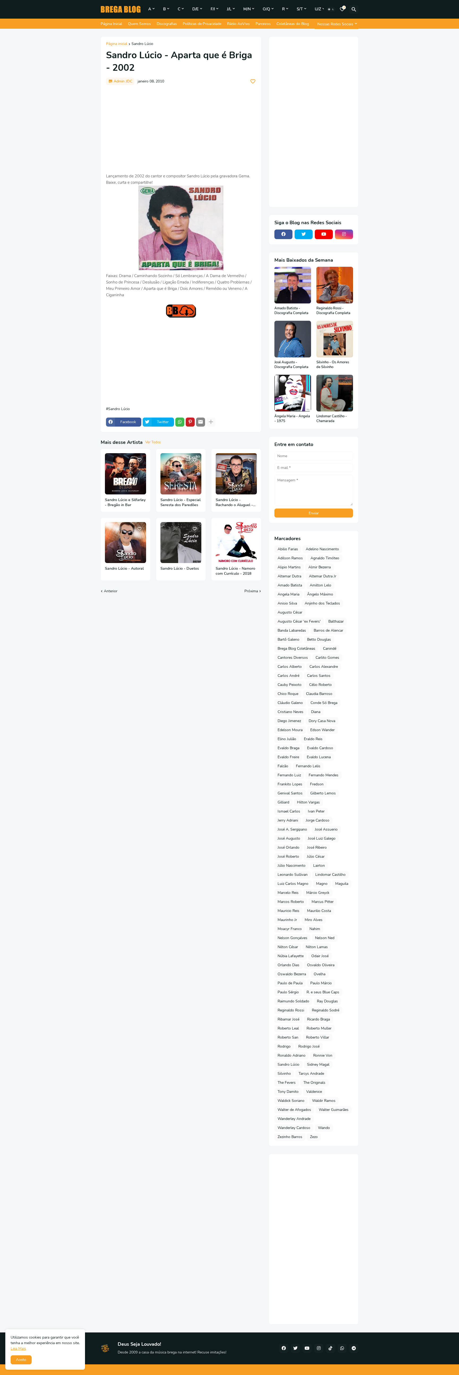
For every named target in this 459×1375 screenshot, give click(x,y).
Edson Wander (322, 729)
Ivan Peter (316, 811)
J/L (229, 9)
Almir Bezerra (319, 567)
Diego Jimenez (289, 720)
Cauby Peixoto (289, 684)
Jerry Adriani (288, 820)
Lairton (319, 865)
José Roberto (288, 856)
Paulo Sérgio (288, 992)
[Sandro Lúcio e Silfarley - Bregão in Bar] (125, 473)
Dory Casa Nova (322, 720)
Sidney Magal (318, 1064)
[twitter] (304, 234)
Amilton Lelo (320, 585)
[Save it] (253, 81)
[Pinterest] (190, 422)
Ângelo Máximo (320, 594)
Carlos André (288, 675)
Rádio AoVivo (238, 23)
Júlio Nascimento (291, 865)
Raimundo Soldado (293, 1001)
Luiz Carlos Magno (293, 883)
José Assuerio (326, 829)
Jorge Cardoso (317, 820)
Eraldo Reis (313, 738)
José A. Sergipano (292, 829)
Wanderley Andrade (294, 1118)
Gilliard (283, 802)
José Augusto (289, 838)
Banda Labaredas (292, 630)
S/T (300, 9)
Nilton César (288, 946)
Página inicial (116, 44)
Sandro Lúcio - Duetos (179, 568)
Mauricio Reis (288, 910)
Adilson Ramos (290, 558)
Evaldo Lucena (319, 757)
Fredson (317, 784)
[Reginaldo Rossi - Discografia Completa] (334, 285)
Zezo (314, 1136)
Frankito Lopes (290, 784)
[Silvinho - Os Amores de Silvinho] (334, 339)
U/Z (318, 9)
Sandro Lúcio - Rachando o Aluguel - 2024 (234, 503)
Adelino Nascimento (322, 549)
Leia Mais (18, 1348)
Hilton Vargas (308, 802)
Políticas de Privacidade (202, 23)
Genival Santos (290, 793)
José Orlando (288, 847)
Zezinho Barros (290, 1136)
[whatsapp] (342, 1348)
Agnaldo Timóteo (325, 558)
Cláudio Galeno (290, 702)
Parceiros (263, 23)
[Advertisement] (181, 129)
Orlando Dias (288, 965)
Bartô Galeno (288, 639)
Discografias (167, 23)
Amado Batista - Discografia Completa (291, 310)
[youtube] (324, 234)
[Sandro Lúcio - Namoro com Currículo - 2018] (236, 542)
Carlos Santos (318, 675)
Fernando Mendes (323, 775)
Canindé (329, 648)
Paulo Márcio (321, 983)
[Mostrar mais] (210, 422)
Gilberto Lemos (323, 793)
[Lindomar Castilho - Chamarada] (334, 393)
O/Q (266, 9)
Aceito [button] (21, 1359)
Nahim (314, 928)
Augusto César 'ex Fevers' (299, 621)
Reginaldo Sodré (325, 1010)
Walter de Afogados (294, 1109)
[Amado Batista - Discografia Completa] (292, 285)
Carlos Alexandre (323, 666)
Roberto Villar (317, 1037)
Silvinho (284, 1073)
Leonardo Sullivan (293, 874)
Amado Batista (290, 585)
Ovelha (319, 974)
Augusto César (290, 612)
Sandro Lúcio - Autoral (124, 568)
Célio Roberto (320, 684)
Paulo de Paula (290, 983)
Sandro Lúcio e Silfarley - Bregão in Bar (125, 502)
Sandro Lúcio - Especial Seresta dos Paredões (180, 502)
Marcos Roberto (291, 901)
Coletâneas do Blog (293, 23)
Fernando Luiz (289, 775)
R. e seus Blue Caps (323, 992)
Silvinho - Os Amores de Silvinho (332, 364)
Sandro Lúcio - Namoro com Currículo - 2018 (235, 571)
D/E (195, 9)
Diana (315, 711)
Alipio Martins (289, 567)
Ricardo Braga (318, 1019)
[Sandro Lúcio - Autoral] (125, 542)
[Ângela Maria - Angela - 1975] (292, 393)
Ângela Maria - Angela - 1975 (292, 418)
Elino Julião (287, 738)
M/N (247, 9)
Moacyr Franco (290, 928)
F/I (213, 9)
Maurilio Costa (319, 910)
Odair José (320, 956)
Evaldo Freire (288, 757)
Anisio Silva (287, 603)
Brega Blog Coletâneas (296, 648)
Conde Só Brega (324, 702)
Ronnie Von (322, 1055)
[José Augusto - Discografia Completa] (292, 339)
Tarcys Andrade (311, 1073)
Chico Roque (288, 693)
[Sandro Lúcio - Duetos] (181, 542)
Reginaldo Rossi (291, 1010)
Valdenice (314, 1091)
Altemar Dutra (289, 576)
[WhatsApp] (179, 422)
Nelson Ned (324, 937)
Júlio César (316, 856)
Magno (322, 883)
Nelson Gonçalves (292, 937)
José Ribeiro (317, 847)
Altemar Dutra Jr (322, 576)
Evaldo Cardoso (320, 748)
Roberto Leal (288, 1028)
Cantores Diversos (293, 657)
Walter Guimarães (333, 1109)
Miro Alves (313, 919)
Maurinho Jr (287, 919)
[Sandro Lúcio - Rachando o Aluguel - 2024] (236, 473)
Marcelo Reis (288, 892)
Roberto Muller (319, 1028)
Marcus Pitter (323, 901)
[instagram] (344, 234)
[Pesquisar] (353, 9)
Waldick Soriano (291, 1100)
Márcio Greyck (317, 892)
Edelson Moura (290, 729)
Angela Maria (288, 594)
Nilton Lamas (317, 946)
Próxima (251, 591)
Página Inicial (111, 23)
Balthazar (336, 621)
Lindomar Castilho (330, 874)
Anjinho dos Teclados (322, 603)
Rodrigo (284, 1046)
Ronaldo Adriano (291, 1055)
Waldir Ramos (323, 1100)
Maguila (341, 883)
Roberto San (288, 1037)
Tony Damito (288, 1091)
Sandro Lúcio (142, 44)
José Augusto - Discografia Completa (291, 364)
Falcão (283, 766)
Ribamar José (288, 1019)
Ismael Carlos (289, 811)
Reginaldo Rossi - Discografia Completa (333, 310)
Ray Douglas (327, 1001)
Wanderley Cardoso (294, 1127)
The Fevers (287, 1082)
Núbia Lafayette (291, 956)
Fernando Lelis (308, 766)
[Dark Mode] (330, 9)
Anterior (110, 591)
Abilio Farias (288, 549)
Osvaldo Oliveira (320, 965)
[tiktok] (330, 1348)
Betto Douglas (319, 639)
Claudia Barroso (319, 693)
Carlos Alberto (290, 666)
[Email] (200, 422)
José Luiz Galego (321, 838)
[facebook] (283, 234)
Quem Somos (139, 23)
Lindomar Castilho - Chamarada (331, 418)
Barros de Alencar (328, 630)
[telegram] (353, 1348)
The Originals (314, 1082)
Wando (324, 1127)
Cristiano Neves (290, 711)
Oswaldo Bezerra (292, 974)
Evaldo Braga (288, 748)
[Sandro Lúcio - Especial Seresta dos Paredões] (181, 473)
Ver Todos (153, 442)
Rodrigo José (309, 1046)
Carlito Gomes (327, 657)
